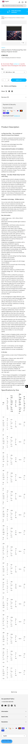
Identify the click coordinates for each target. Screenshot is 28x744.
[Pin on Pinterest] (12, 91)
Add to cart (19, 80)
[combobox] (14, 5)
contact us (16, 64)
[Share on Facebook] (9, 91)
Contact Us (17, 116)
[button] (22, 2)
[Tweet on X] (6, 91)
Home (2, 16)
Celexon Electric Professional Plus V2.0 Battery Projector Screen (12, 18)
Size (2, 69)
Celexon (3, 47)
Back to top (14, 692)
